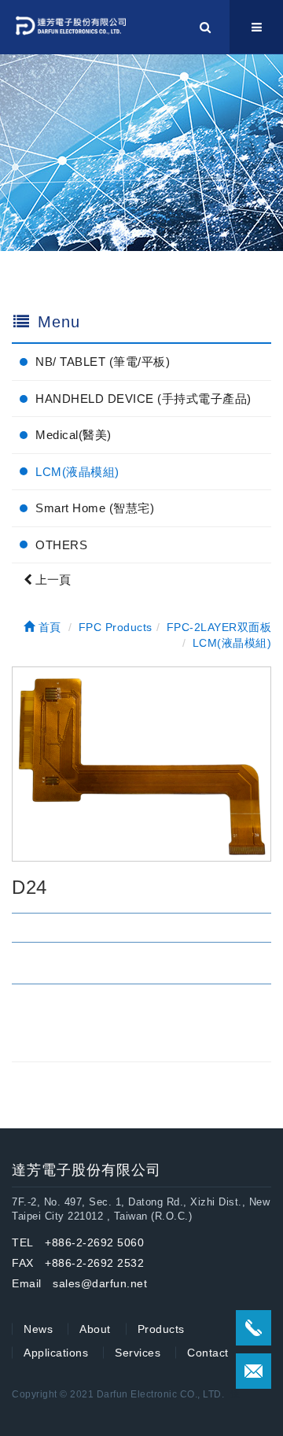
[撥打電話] (253, 1328)
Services (137, 1352)
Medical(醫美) (73, 434)
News (38, 1329)
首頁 (48, 627)
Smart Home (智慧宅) (94, 508)
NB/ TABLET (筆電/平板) (102, 361)
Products (161, 1329)
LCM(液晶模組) (77, 471)
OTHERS (61, 545)
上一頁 (51, 579)
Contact (208, 1352)
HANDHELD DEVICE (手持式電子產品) (143, 398)
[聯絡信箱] (253, 1371)
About (95, 1329)
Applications (56, 1352)
